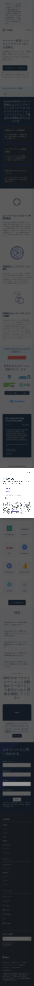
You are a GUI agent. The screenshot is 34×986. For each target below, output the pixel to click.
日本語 (8, 498)
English (8, 492)
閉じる (26, 472)
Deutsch (8, 488)
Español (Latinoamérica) (13, 495)
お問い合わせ (15, 511)
